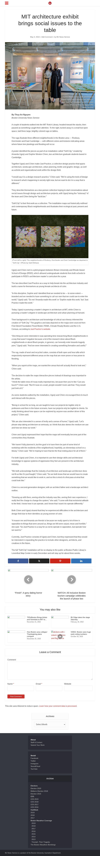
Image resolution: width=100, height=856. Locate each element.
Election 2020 (36, 788)
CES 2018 (34, 802)
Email (39, 684)
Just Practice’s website (40, 329)
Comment (11, 660)
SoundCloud (35, 766)
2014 (33, 837)
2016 (33, 831)
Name (10, 684)
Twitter (33, 761)
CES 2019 (34, 799)
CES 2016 (34, 807)
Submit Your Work (38, 745)
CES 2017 (34, 804)
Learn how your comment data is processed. (58, 706)
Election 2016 (36, 794)
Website (67, 684)
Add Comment (47, 37)
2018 (33, 815)
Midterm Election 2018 (39, 791)
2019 (33, 812)
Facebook (34, 758)
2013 (33, 839)
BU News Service (63, 37)
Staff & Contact (36, 742)
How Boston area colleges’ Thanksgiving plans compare (37, 634)
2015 (33, 834)
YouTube (34, 769)
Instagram (34, 764)
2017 (33, 818)
